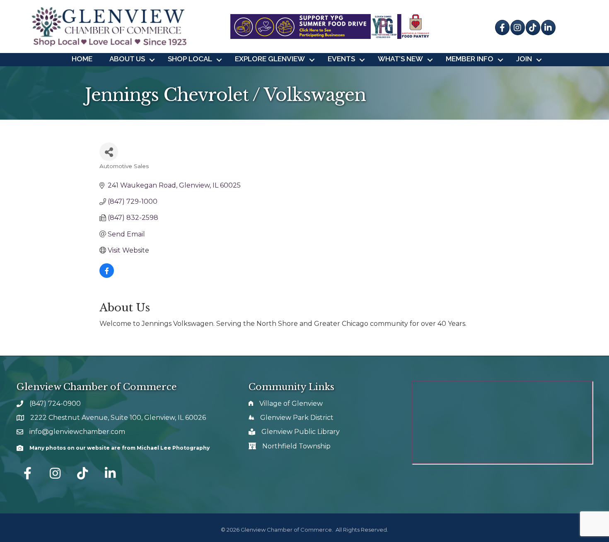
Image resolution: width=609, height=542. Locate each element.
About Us (127, 59)
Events (341, 59)
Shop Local (190, 59)
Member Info (469, 59)
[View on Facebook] (106, 275)
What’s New (400, 59)
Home (82, 59)
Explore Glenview (270, 59)
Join (524, 59)
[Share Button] (108, 151)
